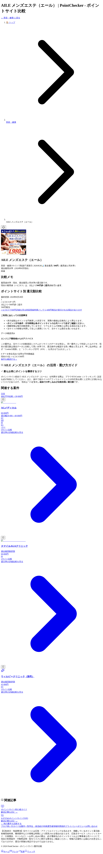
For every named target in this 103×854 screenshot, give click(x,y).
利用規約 (61, 826)
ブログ (4, 826)
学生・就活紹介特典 (38, 826)
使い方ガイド (13, 826)
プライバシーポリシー (75, 826)
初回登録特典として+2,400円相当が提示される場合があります (54, 310)
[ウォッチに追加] (3, 227)
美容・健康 (11, 122)
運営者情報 (52, 826)
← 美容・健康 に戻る (10, 18)
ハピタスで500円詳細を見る (13, 310)
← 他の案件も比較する (11, 824)
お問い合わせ (91, 826)
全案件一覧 (24, 826)
